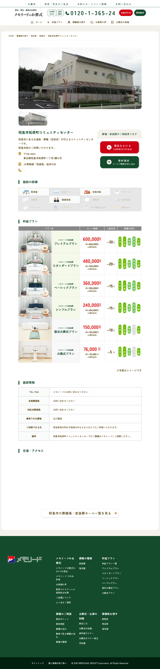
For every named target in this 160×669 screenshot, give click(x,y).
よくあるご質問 (63, 602)
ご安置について (63, 597)
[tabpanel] (80, 78)
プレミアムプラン (110, 568)
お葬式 (32, 4)
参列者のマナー (86, 633)
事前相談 (60, 623)
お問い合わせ (123, 4)
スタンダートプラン (111, 573)
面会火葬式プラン (110, 587)
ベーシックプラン (110, 578)
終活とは (83, 623)
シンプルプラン (109, 583)
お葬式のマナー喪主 (88, 638)
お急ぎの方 (126, 12)
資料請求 (140, 12)
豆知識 (82, 643)
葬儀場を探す (79, 22)
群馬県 (105, 619)
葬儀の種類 (61, 641)
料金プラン (57, 22)
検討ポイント (62, 619)
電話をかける (122, 147)
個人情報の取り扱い (57, 663)
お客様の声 (100, 22)
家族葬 (82, 563)
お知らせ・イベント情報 (92, 4)
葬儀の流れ (61, 628)
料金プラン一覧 (109, 563)
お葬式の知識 (122, 22)
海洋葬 (82, 568)
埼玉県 (105, 623)
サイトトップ (38, 663)
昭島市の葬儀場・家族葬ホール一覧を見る (80, 513)
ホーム (39, 22)
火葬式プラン (108, 592)
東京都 (105, 628)
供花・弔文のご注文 (57, 4)
